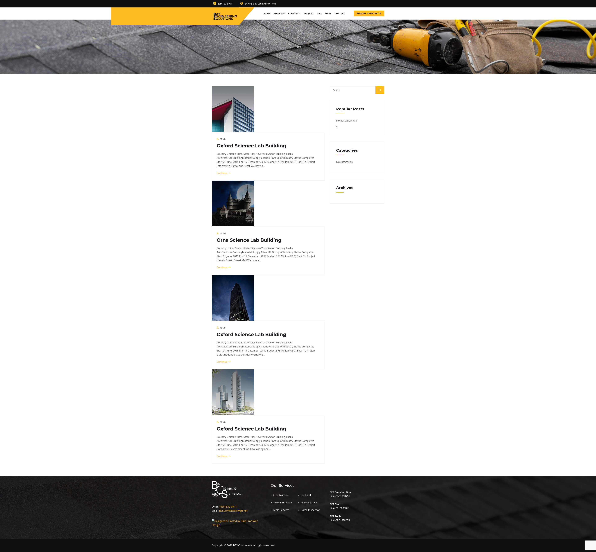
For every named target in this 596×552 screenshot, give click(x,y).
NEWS (328, 13)
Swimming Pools (282, 502)
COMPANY (293, 13)
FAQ (319, 13)
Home (298, 46)
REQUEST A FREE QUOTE (369, 13)
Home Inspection (310, 510)
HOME (267, 13)
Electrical (305, 495)
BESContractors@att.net (233, 510)
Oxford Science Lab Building (251, 146)
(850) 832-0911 (228, 506)
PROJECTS (309, 13)
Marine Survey (308, 502)
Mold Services (281, 510)
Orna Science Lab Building (249, 240)
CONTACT (340, 13)
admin (223, 139)
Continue (222, 173)
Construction (281, 495)
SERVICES (278, 13)
